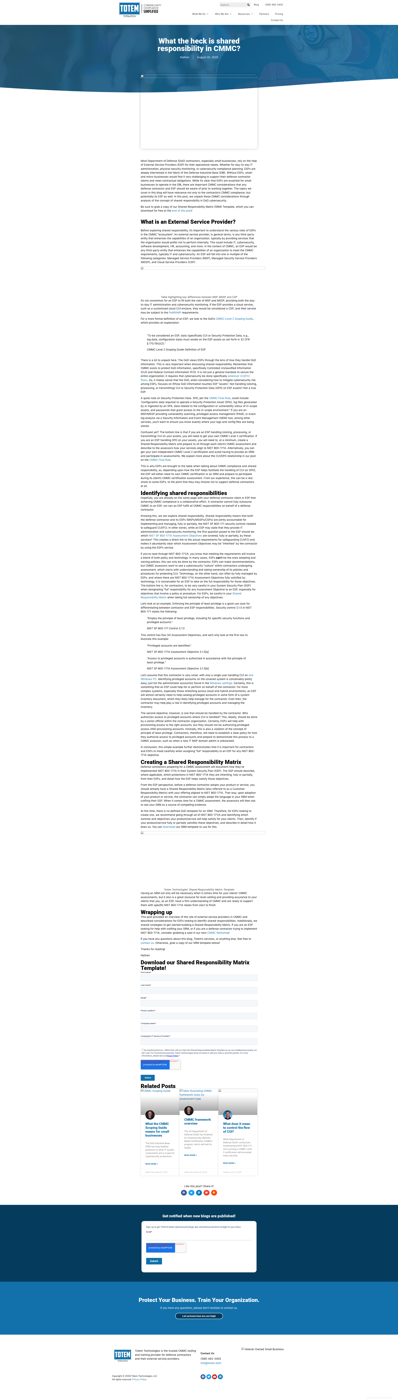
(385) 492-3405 (274, 4)
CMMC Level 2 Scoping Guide (234, 318)
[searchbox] (235, 4)
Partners (264, 13)
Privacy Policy (139, 1379)
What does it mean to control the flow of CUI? (236, 1127)
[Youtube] (214, 1376)
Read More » (151, 1164)
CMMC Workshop (218, 932)
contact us (147, 942)
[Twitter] (208, 1376)
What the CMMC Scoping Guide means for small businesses (157, 1129)
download (169, 826)
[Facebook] (203, 1376)
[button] (248, 4)
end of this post (182, 210)
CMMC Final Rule (219, 398)
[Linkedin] (220, 1376)
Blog (256, 4)
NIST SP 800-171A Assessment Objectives (175, 535)
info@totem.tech (211, 1363)
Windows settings (221, 683)
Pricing (279, 13)
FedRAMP (175, 312)
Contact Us (277, 20)
